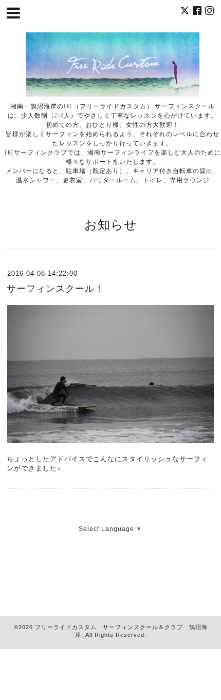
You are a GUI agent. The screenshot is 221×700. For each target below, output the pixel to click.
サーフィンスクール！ (55, 288)
